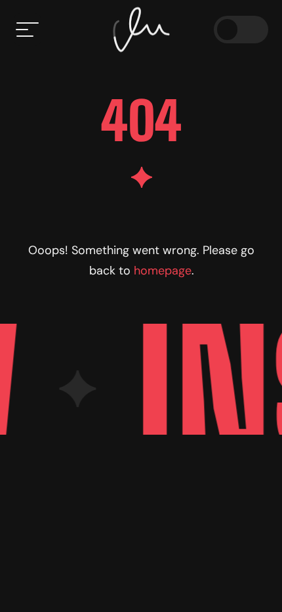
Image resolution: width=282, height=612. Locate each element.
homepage (162, 270)
